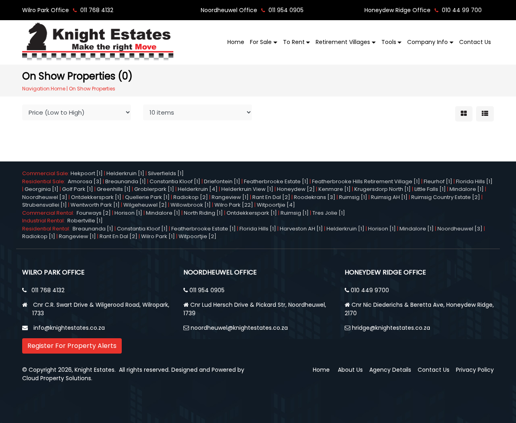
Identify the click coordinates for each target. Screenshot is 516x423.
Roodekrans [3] (314, 197)
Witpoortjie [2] (197, 236)
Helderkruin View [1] (247, 189)
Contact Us (475, 42)
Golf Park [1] (77, 189)
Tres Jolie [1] (328, 213)
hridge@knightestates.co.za (391, 328)
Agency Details (390, 370)
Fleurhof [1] (438, 181)
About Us (350, 370)
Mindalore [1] (466, 189)
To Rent (294, 42)
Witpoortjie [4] (276, 205)
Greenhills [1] (114, 189)
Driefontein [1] (222, 181)
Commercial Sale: (46, 173)
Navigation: (36, 88)
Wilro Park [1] (158, 236)
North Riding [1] (203, 213)
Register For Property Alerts (72, 345)
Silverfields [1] (166, 173)
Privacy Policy (475, 370)
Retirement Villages (343, 42)
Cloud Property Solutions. (57, 378)
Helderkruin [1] (125, 173)
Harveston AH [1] (301, 228)
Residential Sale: (45, 181)
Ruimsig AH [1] (389, 197)
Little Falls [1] (430, 189)
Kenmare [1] (334, 189)
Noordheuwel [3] (44, 197)
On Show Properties (92, 88)
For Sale (261, 42)
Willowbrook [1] (191, 205)
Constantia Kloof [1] (175, 181)
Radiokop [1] (38, 236)
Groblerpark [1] (154, 189)
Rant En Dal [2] (271, 197)
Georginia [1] (41, 189)
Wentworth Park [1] (95, 205)
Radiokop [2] (190, 197)
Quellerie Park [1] (147, 197)
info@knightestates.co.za (69, 328)
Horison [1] (128, 213)
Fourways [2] (94, 213)
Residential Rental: (47, 228)
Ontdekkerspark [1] (96, 197)
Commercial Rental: (49, 213)
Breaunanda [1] (125, 181)
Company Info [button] (427, 42)
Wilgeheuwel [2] (145, 205)
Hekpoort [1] (87, 173)
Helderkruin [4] (198, 189)
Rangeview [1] (230, 197)
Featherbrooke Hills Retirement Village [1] (366, 181)
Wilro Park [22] (233, 205)
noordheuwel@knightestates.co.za (239, 328)
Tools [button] (388, 42)
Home (235, 42)
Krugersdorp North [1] (382, 189)
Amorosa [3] (85, 181)
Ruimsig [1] (353, 197)
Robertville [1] (85, 220)
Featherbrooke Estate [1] (276, 181)
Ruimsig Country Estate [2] (445, 197)
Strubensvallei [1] (44, 205)
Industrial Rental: (44, 220)
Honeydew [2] (296, 189)
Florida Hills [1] (474, 181)
